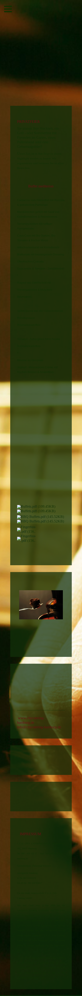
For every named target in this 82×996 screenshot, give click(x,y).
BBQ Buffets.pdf (33, 517)
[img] (41, 22)
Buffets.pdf (29, 506)
